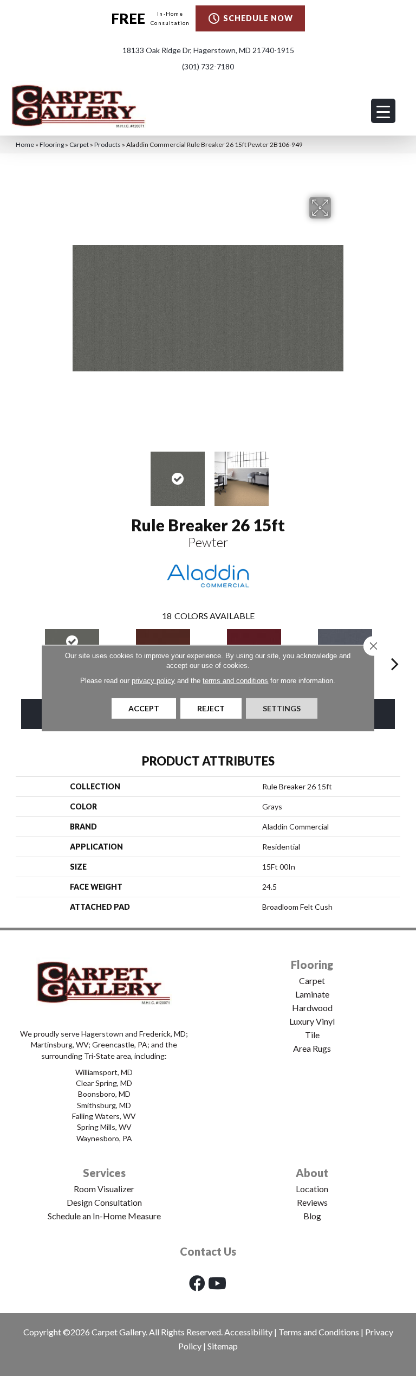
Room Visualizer (104, 1189)
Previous (78, 473)
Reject (211, 708)
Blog (312, 1216)
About (312, 1172)
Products (107, 144)
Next (338, 473)
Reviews (312, 1202)
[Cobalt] (345, 641)
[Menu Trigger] (383, 111)
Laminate (312, 994)
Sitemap (222, 1346)
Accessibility (248, 1332)
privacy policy (153, 681)
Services (104, 1172)
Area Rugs (312, 1048)
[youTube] (217, 1283)
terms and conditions (235, 681)
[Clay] (163, 641)
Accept (143, 708)
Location (312, 1189)
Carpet (79, 144)
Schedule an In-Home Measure (104, 1216)
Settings (282, 708)
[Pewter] (72, 641)
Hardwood (312, 1007)
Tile (312, 1035)
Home (25, 144)
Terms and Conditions (318, 1332)
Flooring (52, 144)
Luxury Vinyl (312, 1021)
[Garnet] (254, 641)
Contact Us (208, 1251)
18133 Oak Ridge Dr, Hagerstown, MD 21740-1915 (208, 50)
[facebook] (197, 1283)
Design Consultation (104, 1202)
